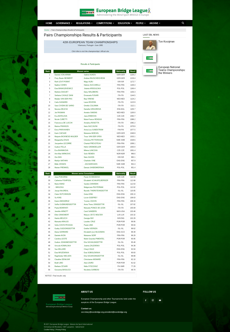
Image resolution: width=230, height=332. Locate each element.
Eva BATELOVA (61, 116)
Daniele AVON (60, 235)
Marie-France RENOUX (93, 119)
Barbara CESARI (61, 266)
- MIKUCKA (59, 187)
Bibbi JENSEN (60, 164)
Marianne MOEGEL (91, 133)
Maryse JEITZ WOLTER (93, 215)
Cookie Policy (49, 329)
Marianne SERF (90, 235)
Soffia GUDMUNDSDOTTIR (65, 204)
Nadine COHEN (61, 85)
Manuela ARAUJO (62, 222)
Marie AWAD (59, 184)
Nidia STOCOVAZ (91, 266)
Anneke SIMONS (90, 113)
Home (49, 23)
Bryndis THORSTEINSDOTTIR (96, 191)
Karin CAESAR (60, 133)
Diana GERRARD (61, 232)
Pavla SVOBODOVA (92, 177)
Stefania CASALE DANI (64, 95)
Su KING (58, 198)
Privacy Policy (61, 329)
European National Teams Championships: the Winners (171, 70)
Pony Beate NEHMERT (64, 78)
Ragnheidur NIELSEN (63, 256)
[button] (183, 23)
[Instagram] (152, 300)
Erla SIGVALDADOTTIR (93, 242)
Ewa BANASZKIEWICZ (64, 88)
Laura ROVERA (90, 102)
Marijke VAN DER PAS (63, 99)
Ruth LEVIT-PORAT (62, 82)
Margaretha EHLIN (62, 140)
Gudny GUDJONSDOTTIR (65, 228)
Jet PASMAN (60, 113)
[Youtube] (160, 300)
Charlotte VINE (89, 161)
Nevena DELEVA (61, 109)
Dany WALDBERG (91, 92)
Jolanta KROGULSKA (92, 88)
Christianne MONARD (92, 259)
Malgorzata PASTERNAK (93, 187)
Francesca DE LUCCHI (63, 123)
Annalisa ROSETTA (91, 123)
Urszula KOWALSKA (63, 246)
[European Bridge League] (115, 12)
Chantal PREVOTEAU (92, 143)
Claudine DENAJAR (62, 259)
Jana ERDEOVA (90, 116)
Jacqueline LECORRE (63, 143)
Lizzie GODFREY (90, 198)
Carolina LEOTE (61, 239)
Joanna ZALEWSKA (92, 246)
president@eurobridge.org (115, 312)
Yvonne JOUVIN (90, 201)
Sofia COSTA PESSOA (64, 225)
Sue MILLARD (60, 249)
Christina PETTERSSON (93, 140)
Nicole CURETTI (61, 119)
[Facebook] (145, 300)
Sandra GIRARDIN (91, 184)
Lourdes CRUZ (89, 222)
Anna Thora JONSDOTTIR (94, 204)
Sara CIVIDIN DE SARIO (64, 106)
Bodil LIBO (59, 263)
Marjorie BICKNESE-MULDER (66, 137)
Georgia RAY (89, 218)
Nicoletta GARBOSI (91, 270)
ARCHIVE (153, 23)
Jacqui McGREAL (61, 191)
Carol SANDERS (90, 211)
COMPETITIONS (104, 23)
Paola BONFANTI (61, 208)
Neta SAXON (89, 157)
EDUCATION (124, 23)
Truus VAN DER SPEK (93, 137)
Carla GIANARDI (61, 102)
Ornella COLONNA (91, 106)
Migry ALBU (88, 82)
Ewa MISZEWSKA (62, 253)
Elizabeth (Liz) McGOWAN (94, 232)
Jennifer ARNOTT (61, 211)
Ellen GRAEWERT (62, 215)
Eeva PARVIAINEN (62, 130)
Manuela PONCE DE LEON (94, 208)
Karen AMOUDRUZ (62, 201)
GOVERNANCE (63, 23)
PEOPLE (139, 23)
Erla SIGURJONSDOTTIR (94, 256)
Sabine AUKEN (90, 75)
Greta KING (88, 194)
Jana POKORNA (61, 177)
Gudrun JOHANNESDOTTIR (66, 242)
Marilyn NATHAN (61, 161)
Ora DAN (58, 157)
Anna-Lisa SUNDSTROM (93, 130)
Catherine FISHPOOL (63, 180)
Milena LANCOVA (91, 150)
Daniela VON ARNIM (63, 75)
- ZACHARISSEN (90, 164)
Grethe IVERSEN (90, 228)
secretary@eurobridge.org (92, 312)
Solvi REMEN (89, 154)
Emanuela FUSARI (91, 95)
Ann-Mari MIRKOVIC (63, 154)
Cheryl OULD (89, 249)
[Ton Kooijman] (155, 45)
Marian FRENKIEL (62, 168)
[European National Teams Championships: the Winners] (155, 70)
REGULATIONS (83, 23)
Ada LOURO (88, 263)
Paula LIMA (88, 225)
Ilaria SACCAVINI (90, 126)
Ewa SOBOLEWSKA (92, 253)
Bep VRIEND (89, 99)
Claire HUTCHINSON (63, 194)
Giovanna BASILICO (63, 270)
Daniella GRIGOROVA (92, 109)
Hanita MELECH (61, 218)
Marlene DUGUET (61, 92)
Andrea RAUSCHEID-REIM (94, 78)
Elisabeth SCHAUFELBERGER (96, 180)
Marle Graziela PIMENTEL (94, 239)
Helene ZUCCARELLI (92, 85)
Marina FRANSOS (62, 126)
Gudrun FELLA (60, 147)
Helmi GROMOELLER (92, 147)
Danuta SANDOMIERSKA (94, 168)
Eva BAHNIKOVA (61, 150)
